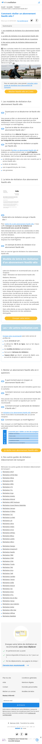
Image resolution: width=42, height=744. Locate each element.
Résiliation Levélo (8, 539)
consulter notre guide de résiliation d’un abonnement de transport (21, 85)
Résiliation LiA (7, 521)
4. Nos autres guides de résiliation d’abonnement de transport (19, 43)
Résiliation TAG (8, 567)
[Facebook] (36, 20)
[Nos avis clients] (21, 729)
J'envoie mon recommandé (14, 665)
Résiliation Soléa (8, 583)
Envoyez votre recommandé (12, 336)
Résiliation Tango (8, 601)
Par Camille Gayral (22, 21)
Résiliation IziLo (8, 570)
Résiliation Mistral (9, 499)
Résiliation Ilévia (8, 478)
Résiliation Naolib (9, 552)
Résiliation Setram (9, 508)
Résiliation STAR (8, 558)
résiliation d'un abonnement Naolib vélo (17, 413)
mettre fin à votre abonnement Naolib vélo (19, 224)
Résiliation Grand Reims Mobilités (14, 505)
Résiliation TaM (8, 573)
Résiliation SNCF (8, 472)
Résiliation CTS (8, 487)
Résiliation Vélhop (9, 613)
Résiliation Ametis (9, 496)
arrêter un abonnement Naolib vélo (24, 150)
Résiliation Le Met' (9, 517)
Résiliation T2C (8, 514)
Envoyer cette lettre (21, 318)
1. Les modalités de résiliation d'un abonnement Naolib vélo (20, 32)
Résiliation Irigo (8, 493)
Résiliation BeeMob (9, 616)
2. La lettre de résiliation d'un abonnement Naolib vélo (19, 36)
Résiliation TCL (8, 490)
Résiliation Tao (8, 589)
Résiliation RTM (8, 481)
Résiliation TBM (8, 555)
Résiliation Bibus (8, 536)
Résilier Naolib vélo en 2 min (21, 91)
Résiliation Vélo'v (8, 542)
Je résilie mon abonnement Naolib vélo (21, 450)
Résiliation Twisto (9, 579)
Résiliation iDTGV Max (10, 475)
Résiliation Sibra (8, 524)
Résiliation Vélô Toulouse (11, 502)
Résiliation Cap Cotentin (11, 604)
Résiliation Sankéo (9, 576)
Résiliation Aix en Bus (10, 598)
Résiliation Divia (8, 592)
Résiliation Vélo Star (9, 610)
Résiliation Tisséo (8, 564)
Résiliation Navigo (9, 546)
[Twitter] (31, 20)
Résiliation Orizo (8, 530)
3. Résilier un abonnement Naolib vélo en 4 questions (19, 39)
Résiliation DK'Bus (9, 533)
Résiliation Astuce (9, 586)
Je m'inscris (21, 705)
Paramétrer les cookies (27, 723)
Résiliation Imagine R (10, 549)
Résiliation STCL (8, 595)
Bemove (13, 723)
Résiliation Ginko (8, 607)
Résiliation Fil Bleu (9, 511)
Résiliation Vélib (8, 484)
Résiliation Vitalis (8, 527)
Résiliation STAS (8, 561)
